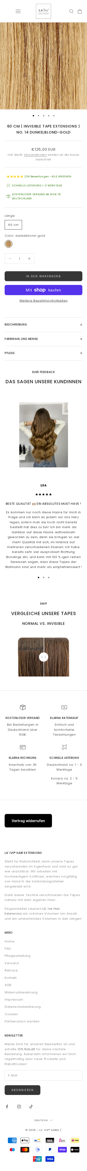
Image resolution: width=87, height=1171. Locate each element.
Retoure (11, 970)
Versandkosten (35, 155)
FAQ (8, 948)
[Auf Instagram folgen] (19, 1106)
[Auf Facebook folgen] (7, 1106)
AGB (8, 985)
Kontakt (11, 978)
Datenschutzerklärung (23, 1007)
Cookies (11, 1014)
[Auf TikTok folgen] (31, 1106)
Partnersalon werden (22, 1021)
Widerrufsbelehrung (21, 992)
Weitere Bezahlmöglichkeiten (43, 300)
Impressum (14, 999)
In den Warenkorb (43, 276)
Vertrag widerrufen (28, 820)
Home (10, 941)
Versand (12, 963)
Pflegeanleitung (18, 956)
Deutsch (41, 1120)
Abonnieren (22, 1090)
